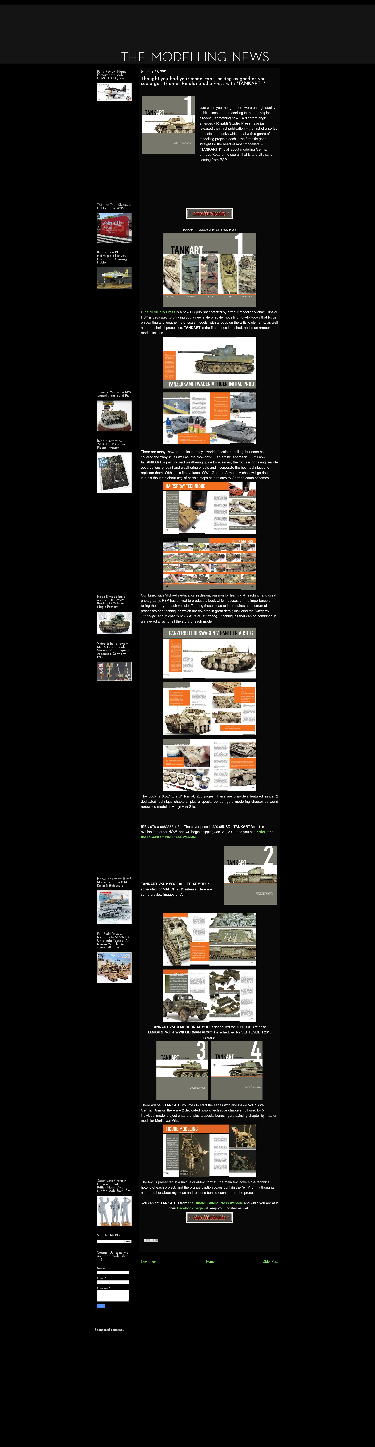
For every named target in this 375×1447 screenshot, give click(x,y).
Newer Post (149, 1261)
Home (210, 1261)
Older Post (270, 1261)
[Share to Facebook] (154, 1240)
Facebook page (190, 1207)
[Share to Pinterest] (156, 1240)
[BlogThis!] (148, 1240)
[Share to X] (151, 1240)
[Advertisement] (182, 24)
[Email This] (145, 1240)
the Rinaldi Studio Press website (215, 1202)
